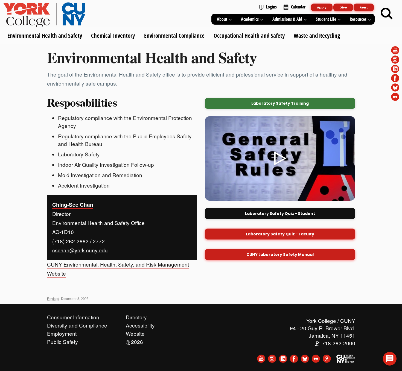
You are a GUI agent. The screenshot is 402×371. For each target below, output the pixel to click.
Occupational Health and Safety (248, 35)
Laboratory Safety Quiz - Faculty (280, 234)
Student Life (326, 19)
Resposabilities (82, 102)
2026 (134, 340)
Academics (250, 19)
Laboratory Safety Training (280, 103)
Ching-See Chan (72, 204)
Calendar (298, 7)
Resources (358, 19)
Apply (322, 7)
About (222, 19)
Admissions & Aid (287, 19)
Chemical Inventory (113, 35)
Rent (364, 7)
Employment (62, 332)
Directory (136, 315)
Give (343, 7)
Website (135, 332)
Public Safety (62, 340)
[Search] (387, 14)
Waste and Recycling (317, 35)
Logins (271, 7)
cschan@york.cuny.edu (80, 250)
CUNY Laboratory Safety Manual (280, 254)
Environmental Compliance (174, 35)
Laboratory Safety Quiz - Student (280, 213)
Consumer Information (73, 315)
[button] (390, 359)
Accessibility (140, 324)
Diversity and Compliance (77, 324)
